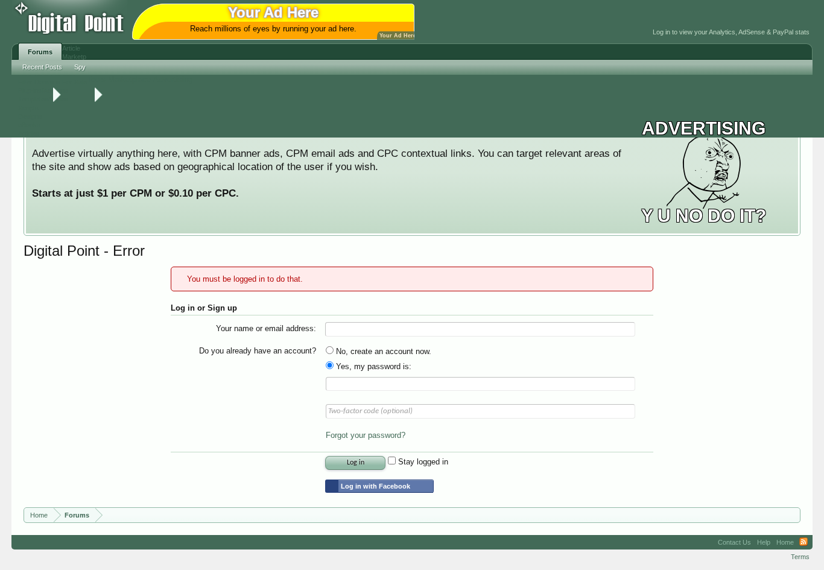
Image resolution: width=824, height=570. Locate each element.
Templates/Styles (43, 99)
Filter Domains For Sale (52, 82)
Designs (30, 116)
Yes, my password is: (372, 366)
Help (763, 542)
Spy (80, 67)
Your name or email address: (266, 328)
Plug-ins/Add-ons (43, 90)
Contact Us (734, 542)
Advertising (172, 79)
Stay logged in (422, 461)
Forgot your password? (365, 435)
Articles (29, 133)
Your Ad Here (397, 36)
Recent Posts (42, 67)
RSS (803, 542)
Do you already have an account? (257, 350)
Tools (96, 79)
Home (785, 542)
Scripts (28, 108)
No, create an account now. (382, 351)
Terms (800, 556)
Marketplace (129, 79)
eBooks (29, 124)
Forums (40, 51)
